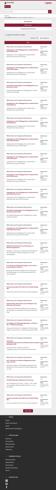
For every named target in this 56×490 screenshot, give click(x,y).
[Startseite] (9, 3)
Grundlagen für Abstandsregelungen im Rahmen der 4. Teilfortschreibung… (21, 324)
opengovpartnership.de (11, 467)
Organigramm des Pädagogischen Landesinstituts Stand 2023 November (22, 193)
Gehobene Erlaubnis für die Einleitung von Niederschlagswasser (19, 246)
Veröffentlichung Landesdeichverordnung (19, 380)
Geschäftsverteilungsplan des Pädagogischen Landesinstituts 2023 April (22, 211)
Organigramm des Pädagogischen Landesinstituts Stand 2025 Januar (22, 50)
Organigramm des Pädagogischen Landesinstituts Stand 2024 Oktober (22, 139)
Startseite (6, 15)
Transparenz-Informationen (28, 29)
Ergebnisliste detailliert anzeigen (15, 35)
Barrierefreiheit (9, 441)
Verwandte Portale (15, 456)
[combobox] (26, 11)
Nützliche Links (13, 435)
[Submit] (49, 11)
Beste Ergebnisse (44, 38)
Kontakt (7, 420)
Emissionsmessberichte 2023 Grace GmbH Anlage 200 (22, 287)
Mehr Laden (28, 411)
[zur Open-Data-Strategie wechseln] (48, 3)
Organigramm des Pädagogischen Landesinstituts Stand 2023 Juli (22, 104)
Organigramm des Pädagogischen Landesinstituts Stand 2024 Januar (22, 175)
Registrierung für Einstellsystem (13, 428)
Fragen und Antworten (11, 423)
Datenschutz (8, 449)
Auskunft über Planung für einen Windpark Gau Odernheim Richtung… (21, 304)
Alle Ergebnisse (28, 21)
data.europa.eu (9, 465)
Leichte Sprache (9, 446)
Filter (28, 42)
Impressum (8, 438)
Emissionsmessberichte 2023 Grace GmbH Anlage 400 (22, 399)
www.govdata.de (9, 462)
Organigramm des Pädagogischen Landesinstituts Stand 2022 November (22, 229)
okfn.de (7, 470)
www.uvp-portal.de (10, 459)
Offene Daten (28, 25)
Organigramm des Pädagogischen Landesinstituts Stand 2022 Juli (22, 122)
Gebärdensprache (10, 444)
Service (11, 417)
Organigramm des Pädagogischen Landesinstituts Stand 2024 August (22, 68)
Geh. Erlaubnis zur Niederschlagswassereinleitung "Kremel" (21, 361)
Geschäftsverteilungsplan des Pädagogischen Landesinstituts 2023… (22, 86)
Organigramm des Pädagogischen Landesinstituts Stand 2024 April (22, 157)
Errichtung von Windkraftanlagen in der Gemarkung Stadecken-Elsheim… (21, 266)
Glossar (7, 425)
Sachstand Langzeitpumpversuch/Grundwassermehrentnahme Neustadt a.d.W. (23, 342)
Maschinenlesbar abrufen (25, 17)
